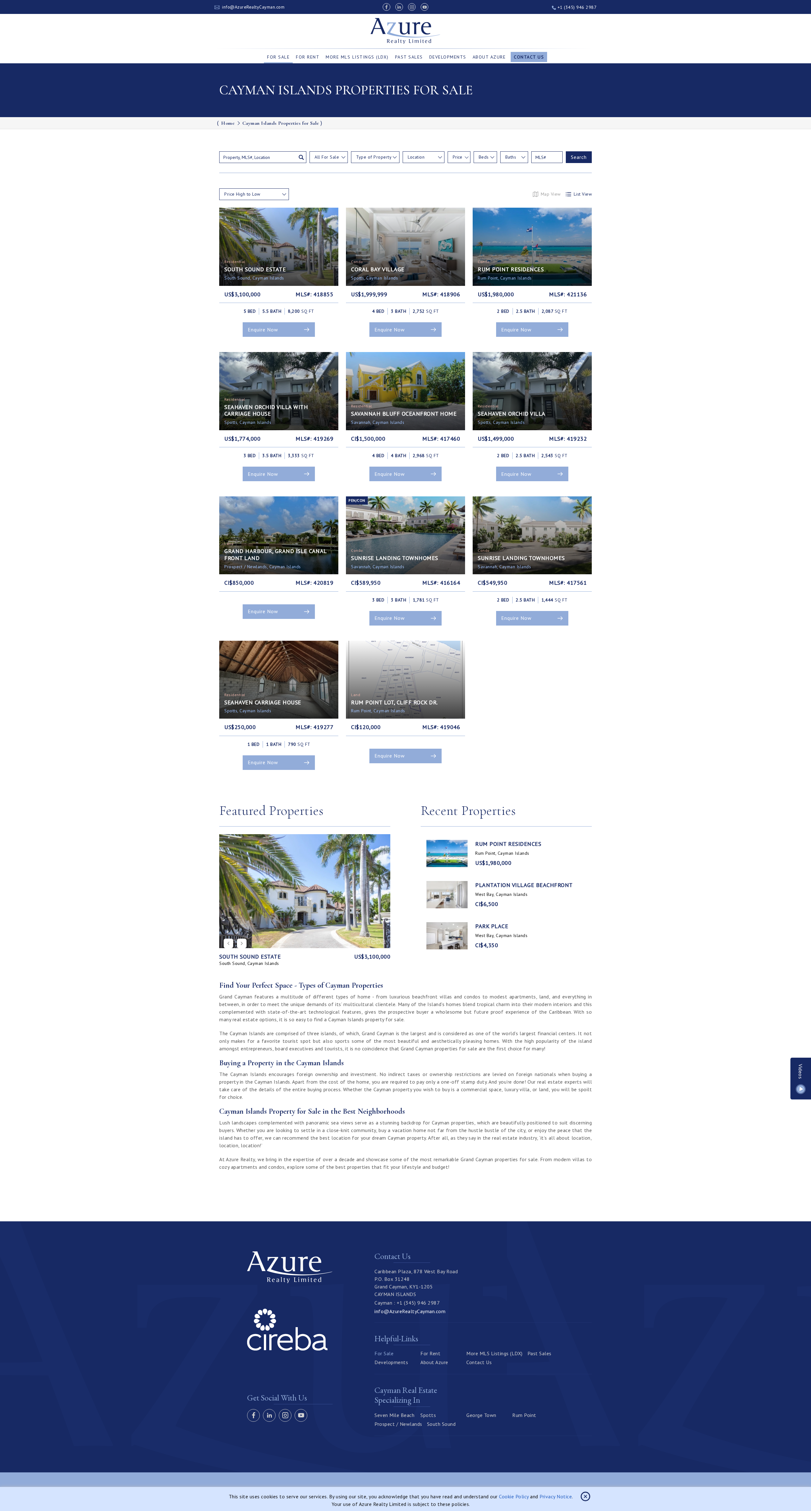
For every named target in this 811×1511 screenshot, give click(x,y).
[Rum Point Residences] (447, 853)
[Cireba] (287, 1348)
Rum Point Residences (508, 843)
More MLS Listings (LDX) (357, 57)
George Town (481, 1415)
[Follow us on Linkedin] (399, 7)
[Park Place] (447, 935)
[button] (241, 943)
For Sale (278, 57)
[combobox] (329, 157)
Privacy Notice (556, 1496)
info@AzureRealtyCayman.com (253, 7)
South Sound (441, 1423)
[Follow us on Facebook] (386, 7)
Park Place (491, 926)
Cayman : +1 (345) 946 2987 (407, 1303)
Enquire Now (263, 329)
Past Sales (409, 57)
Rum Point (524, 1415)
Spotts (428, 1415)
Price (457, 157)
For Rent (307, 57)
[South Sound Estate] (304, 891)
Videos (801, 1071)
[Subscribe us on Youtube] (424, 7)
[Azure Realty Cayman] (406, 31)
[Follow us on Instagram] (412, 7)
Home (227, 123)
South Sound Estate (250, 956)
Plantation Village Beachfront (524, 885)
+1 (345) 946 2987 (576, 7)
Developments (447, 57)
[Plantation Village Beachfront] (447, 894)
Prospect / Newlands (398, 1423)
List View (583, 194)
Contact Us (529, 57)
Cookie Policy (514, 1496)
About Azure (489, 57)
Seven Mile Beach (394, 1415)
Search (579, 157)
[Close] (585, 1496)
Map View (551, 194)
